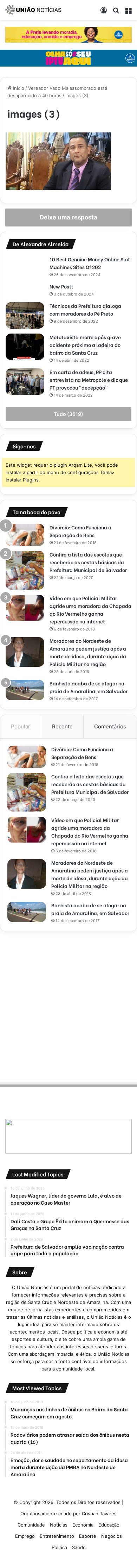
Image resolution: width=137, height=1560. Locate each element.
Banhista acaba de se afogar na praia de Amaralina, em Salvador (89, 687)
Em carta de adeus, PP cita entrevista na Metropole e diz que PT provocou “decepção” (89, 379)
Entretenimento (57, 1536)
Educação (108, 1525)
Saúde (79, 1547)
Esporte (87, 1536)
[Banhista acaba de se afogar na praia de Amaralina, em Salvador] (25, 690)
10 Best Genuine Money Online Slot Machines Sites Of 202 (90, 263)
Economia (82, 1525)
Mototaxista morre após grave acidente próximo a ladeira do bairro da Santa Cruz (85, 344)
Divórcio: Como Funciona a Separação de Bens (80, 531)
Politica (59, 1547)
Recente (62, 726)
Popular (20, 726)
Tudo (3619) (68, 414)
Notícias (58, 1525)
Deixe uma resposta (68, 217)
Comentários (110, 726)
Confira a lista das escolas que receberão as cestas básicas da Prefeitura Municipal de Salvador (88, 562)
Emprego (25, 1536)
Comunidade (31, 1525)
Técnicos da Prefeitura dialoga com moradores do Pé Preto (85, 309)
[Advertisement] (68, 1005)
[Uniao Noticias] (33, 10)
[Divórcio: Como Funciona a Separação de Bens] (25, 535)
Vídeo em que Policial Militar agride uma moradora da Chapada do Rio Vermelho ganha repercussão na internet (90, 609)
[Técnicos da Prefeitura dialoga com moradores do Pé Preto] (25, 315)
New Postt (61, 286)
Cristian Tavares (99, 1513)
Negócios (111, 1536)
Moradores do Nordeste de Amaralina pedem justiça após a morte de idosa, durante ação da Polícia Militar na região (88, 652)
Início (18, 88)
